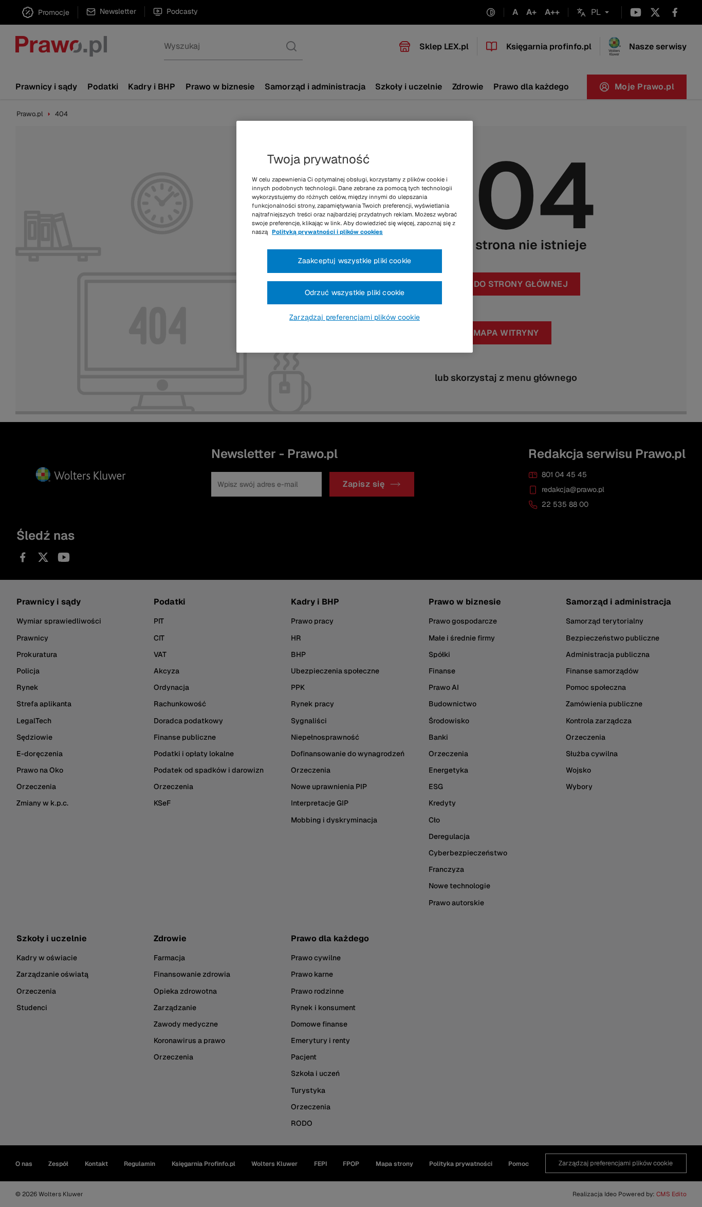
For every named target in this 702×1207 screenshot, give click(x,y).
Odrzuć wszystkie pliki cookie (355, 292)
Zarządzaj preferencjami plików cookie (354, 317)
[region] (354, 237)
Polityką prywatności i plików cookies (327, 231)
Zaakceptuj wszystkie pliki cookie (354, 260)
